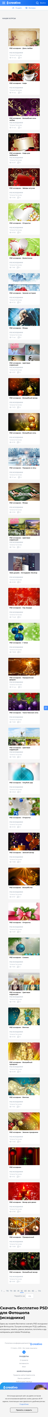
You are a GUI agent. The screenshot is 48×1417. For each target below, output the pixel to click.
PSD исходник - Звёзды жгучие (22, 188)
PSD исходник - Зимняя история (22, 293)
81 (18, 1291)
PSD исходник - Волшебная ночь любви (22, 119)
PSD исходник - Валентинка (20, 258)
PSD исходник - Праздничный (21, 1237)
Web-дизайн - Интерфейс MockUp (23, 573)
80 (15, 1291)
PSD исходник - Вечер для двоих (22, 1202)
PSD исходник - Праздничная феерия (21, 679)
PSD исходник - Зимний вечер (21, 852)
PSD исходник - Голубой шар (21, 783)
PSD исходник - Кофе (18, 83)
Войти (43, 3)
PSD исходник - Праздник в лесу (22, 468)
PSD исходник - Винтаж (19, 1027)
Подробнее (24, 1404)
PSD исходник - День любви (21, 48)
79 (11, 1291)
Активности (24, 1363)
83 (25, 1291)
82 (22, 1291)
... (4, 1291)
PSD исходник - (15, 1167)
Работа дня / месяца (24, 1381)
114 (39, 1291)
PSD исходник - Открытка (20, 223)
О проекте (24, 1360)
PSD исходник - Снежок (19, 957)
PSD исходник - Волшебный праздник (20, 1063)
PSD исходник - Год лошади (20, 608)
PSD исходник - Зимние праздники (23, 1132)
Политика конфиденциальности (17, 1343)
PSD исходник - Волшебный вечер (23, 398)
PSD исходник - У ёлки (18, 643)
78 (7, 1291)
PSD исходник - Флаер (18, 328)
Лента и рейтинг (24, 1378)
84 (29, 1291)
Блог (24, 1367)
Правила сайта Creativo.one (24, 1375)
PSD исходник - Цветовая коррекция (19, 364)
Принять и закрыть (24, 1410)
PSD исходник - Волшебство (21, 887)
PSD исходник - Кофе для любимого (19, 154)
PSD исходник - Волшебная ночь (22, 433)
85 (33, 1291)
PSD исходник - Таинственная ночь (23, 713)
